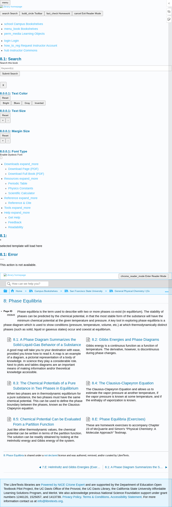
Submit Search (10, 73)
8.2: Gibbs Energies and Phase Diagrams (125, 339)
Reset (5, 98)
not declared (51, 455)
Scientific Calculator (21, 193)
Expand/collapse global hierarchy (7, 291)
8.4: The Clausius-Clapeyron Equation (123, 383)
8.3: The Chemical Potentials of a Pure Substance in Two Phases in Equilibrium (45, 385)
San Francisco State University (86, 291)
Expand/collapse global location (167, 290)
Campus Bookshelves (46, 291)
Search (9, 284)
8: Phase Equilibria (14, 455)
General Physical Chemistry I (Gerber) (135, 291)
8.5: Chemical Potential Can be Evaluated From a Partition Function (47, 421)
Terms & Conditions (96, 497)
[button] (15, 222)
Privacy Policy (71, 497)
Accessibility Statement (126, 497)
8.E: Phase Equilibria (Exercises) (118, 419)
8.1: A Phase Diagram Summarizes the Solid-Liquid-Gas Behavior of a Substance (47, 342)
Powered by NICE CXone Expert (63, 484)
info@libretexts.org (50, 501)
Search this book (9, 62)
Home (19, 291)
